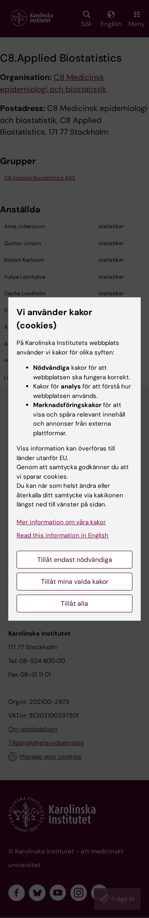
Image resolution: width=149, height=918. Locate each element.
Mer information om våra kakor (61, 522)
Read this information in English (62, 535)
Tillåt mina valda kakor (74, 581)
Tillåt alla (74, 603)
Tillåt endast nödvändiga (74, 559)
